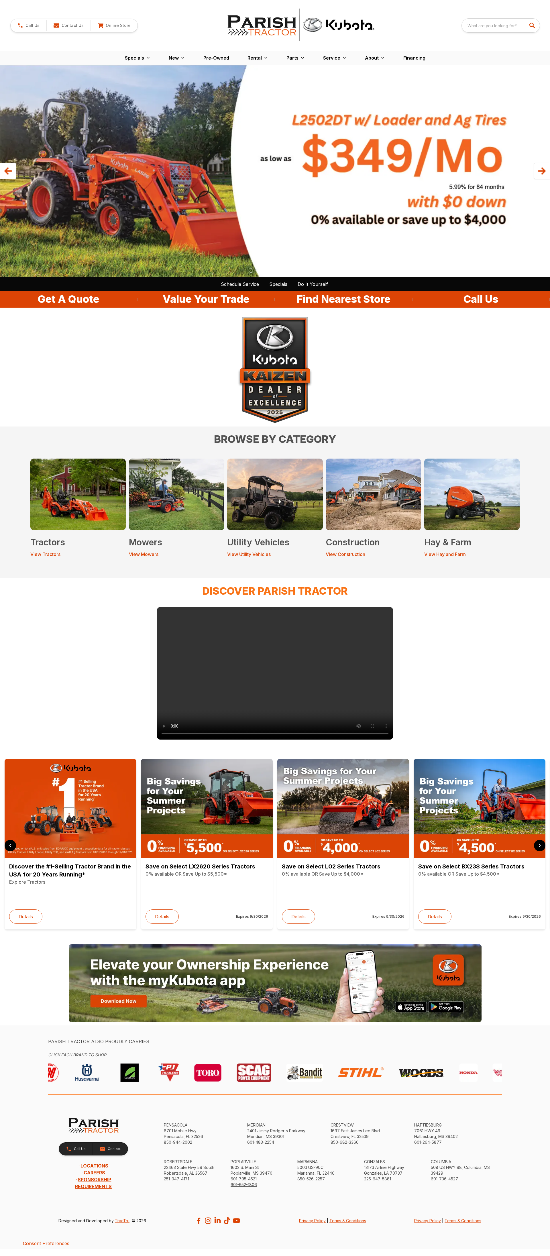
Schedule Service (240, 284)
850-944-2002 (178, 1142)
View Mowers (143, 554)
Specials (278, 284)
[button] (28, 25)
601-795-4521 (244, 1178)
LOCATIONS (94, 1166)
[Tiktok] (227, 1221)
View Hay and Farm (445, 554)
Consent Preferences (46, 1243)
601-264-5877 (428, 1142)
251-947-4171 (176, 1178)
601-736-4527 (444, 1178)
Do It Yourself (313, 284)
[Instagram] (208, 1221)
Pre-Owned (216, 58)
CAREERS (94, 1173)
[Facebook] (198, 1221)
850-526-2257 (311, 1178)
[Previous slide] (10, 845)
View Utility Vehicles (249, 554)
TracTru (122, 1220)
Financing (414, 58)
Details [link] (26, 916)
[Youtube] (236, 1221)
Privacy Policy (312, 1220)
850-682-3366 (345, 1142)
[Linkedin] (217, 1221)
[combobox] (501, 25)
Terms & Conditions (347, 1220)
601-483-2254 (260, 1142)
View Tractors (45, 554)
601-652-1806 (244, 1184)
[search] (533, 25)
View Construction (345, 554)
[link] (114, 25)
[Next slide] (539, 845)
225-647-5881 (377, 1178)
